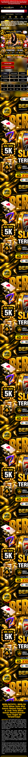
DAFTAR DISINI (7, 63)
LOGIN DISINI (8, 67)
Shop (2, 7)
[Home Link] (9, 7)
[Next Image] (25, 45)
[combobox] (12, 11)
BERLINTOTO (5, 719)
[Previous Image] (2, 45)
